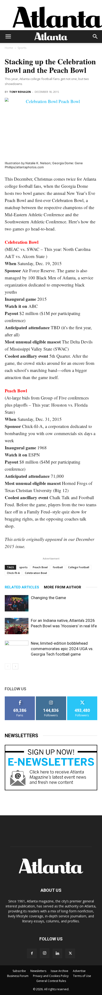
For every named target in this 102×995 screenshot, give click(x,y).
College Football (78, 567)
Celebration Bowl (36, 573)
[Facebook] (32, 953)
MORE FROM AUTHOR (62, 587)
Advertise (79, 971)
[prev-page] (8, 666)
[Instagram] (44, 953)
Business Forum (17, 976)
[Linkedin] (57, 953)
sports (23, 567)
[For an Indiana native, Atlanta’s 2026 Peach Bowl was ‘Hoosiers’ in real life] (16, 626)
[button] (8, 36)
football (58, 567)
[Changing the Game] (16, 603)
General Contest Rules (51, 981)
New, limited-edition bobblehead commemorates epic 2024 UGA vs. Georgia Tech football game (62, 649)
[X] (70, 953)
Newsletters (38, 971)
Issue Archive (59, 971)
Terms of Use (82, 976)
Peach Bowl (40, 567)
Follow (51, 698)
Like (20, 698)
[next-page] (15, 666)
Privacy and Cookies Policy (51, 976)
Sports (22, 48)
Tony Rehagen (20, 92)
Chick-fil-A (13, 573)
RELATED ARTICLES (22, 587)
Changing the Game (48, 597)
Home (9, 48)
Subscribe (19, 971)
